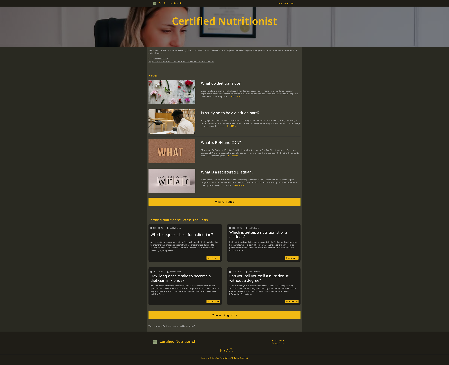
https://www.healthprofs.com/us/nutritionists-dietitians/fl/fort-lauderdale (181, 61)
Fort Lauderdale (161, 58)
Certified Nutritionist (177, 341)
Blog (293, 3)
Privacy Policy (278, 343)
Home (279, 3)
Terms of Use (278, 340)
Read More (235, 96)
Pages (286, 3)
